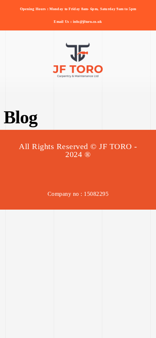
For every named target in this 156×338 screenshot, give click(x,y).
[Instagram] (88, 175)
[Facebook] (68, 175)
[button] (78, 86)
